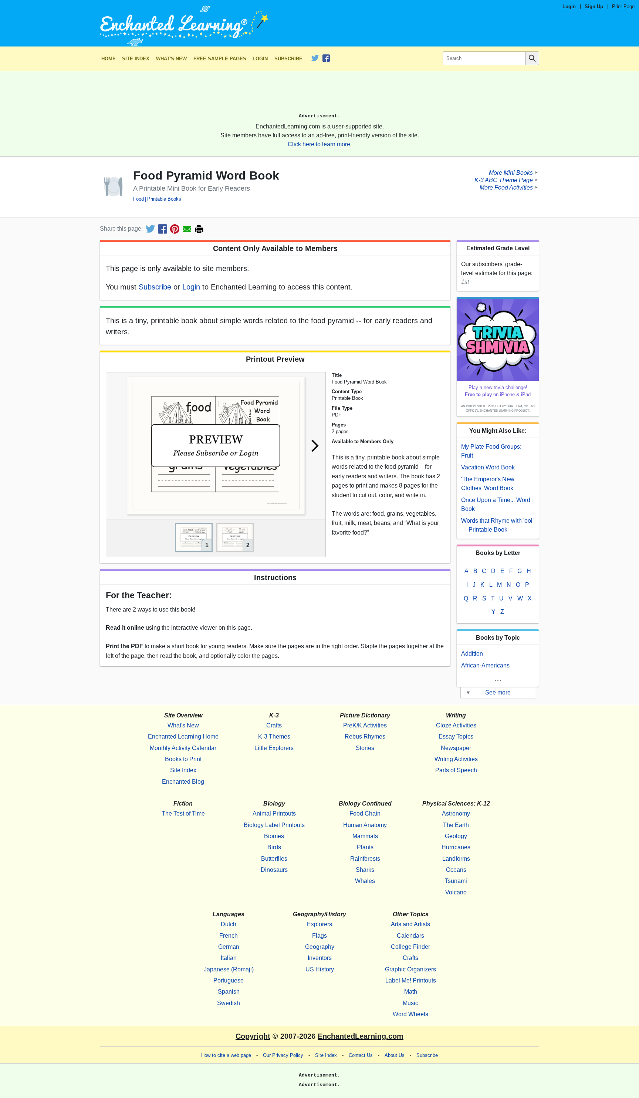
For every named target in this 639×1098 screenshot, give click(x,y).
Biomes (274, 836)
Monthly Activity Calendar (183, 748)
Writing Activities (456, 759)
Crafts (274, 725)
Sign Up (594, 6)
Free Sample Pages (219, 58)
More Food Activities (506, 187)
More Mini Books (511, 172)
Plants (365, 847)
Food (138, 199)
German (228, 947)
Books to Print (183, 759)
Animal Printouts (274, 813)
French (228, 936)
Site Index (135, 58)
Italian (229, 958)
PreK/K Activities (365, 725)
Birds (274, 847)
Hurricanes (456, 847)
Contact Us (361, 1055)
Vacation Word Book (488, 467)
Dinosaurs (274, 870)
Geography (319, 947)
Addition (472, 653)
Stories (365, 748)
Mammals (365, 836)
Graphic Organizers (410, 969)
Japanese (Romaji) (229, 969)
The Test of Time (183, 813)
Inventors (320, 958)
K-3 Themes (274, 736)
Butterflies (274, 859)
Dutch (228, 924)
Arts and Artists (410, 924)
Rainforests (365, 859)
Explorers (319, 924)
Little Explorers (274, 748)
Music (410, 1003)
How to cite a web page (226, 1055)
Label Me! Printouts (410, 980)
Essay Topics (456, 736)
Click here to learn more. (320, 144)
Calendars (410, 936)
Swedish (228, 1003)
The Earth (456, 825)
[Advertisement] (319, 95)
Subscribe (288, 58)
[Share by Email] (187, 229)
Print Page (623, 6)
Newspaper (456, 748)
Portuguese (228, 980)
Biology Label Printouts (274, 825)
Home (108, 58)
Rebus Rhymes (365, 736)
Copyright (253, 1036)
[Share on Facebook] (162, 229)
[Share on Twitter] (150, 229)
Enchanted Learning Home (183, 736)
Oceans (456, 870)
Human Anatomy (365, 825)
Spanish (229, 991)
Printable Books (164, 199)
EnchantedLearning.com (360, 1036)
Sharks (365, 870)
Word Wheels (410, 1014)
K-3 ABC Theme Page (503, 180)
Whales (365, 881)
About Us (395, 1055)
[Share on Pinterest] (174, 229)
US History (319, 969)
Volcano (456, 892)
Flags (319, 936)
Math (410, 991)
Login (569, 6)
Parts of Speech (456, 770)
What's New (171, 58)
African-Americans (485, 665)
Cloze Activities (456, 725)
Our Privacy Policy (283, 1055)
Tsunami (456, 881)
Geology (456, 836)
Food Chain (365, 813)
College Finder (410, 947)
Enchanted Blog (183, 782)
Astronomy (456, 813)
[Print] (199, 229)
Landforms (456, 859)
